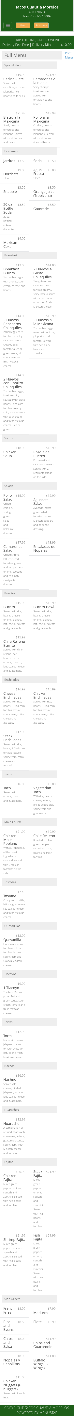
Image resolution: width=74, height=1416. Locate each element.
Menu (23, 25)
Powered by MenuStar (37, 1412)
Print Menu (69, 55)
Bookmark (41, 25)
